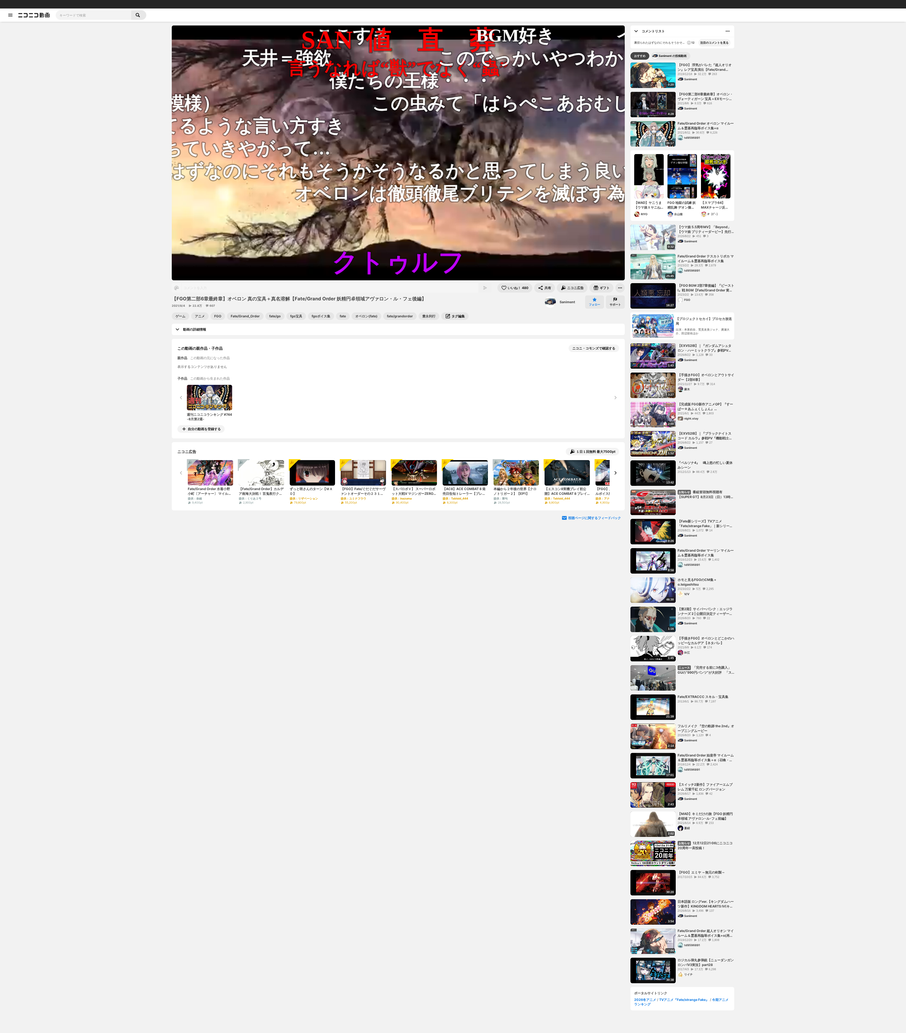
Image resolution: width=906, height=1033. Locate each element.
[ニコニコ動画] (34, 15)
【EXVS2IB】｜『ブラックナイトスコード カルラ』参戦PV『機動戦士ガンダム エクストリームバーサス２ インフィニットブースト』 (705, 435)
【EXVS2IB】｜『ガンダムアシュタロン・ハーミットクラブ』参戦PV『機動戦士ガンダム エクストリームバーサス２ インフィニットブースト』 (704, 348)
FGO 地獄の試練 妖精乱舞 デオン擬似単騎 (681, 205)
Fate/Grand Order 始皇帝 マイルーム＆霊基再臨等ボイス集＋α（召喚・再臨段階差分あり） (706, 757)
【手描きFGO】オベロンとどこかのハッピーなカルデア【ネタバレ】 (706, 640)
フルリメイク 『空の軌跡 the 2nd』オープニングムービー (706, 728)
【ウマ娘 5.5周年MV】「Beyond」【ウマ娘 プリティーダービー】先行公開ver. (704, 229)
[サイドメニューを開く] (10, 15)
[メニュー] (620, 288)
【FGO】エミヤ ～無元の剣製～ (701, 872)
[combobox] (93, 15)
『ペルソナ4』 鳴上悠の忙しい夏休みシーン (705, 465)
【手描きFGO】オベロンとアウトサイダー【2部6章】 (706, 377)
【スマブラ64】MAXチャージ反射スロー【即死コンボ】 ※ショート (715, 205)
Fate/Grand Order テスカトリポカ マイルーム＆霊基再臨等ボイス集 (706, 258)
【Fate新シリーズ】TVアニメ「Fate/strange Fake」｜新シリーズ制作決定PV (705, 523)
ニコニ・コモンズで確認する (593, 348)
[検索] (138, 15)
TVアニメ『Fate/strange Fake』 (684, 1000)
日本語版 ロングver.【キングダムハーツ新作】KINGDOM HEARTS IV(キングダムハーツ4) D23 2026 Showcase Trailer (706, 903)
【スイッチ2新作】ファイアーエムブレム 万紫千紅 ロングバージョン (705, 786)
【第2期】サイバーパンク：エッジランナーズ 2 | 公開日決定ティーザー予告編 (705, 611)
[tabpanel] (682, 523)
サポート (615, 304)
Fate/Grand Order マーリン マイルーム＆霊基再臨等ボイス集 (706, 552)
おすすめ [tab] (640, 56)
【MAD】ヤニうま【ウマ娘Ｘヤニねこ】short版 (648, 205)
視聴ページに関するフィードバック (594, 518)
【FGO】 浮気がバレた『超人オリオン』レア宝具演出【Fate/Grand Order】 (705, 67)
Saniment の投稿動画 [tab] (673, 56)
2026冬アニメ (645, 1000)
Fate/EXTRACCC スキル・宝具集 (703, 697)
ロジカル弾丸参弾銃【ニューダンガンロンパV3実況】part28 (706, 962)
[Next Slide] (615, 473)
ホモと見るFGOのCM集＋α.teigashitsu (697, 582)
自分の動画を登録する (204, 429)
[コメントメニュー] (727, 31)
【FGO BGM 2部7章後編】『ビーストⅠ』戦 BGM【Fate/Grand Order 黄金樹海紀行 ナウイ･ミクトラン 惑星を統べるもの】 (706, 287)
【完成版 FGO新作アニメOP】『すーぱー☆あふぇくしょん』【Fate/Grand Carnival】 (705, 406)
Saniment (567, 302)
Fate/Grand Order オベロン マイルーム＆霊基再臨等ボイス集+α (706, 125)
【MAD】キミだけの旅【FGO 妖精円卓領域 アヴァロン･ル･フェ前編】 (705, 816)
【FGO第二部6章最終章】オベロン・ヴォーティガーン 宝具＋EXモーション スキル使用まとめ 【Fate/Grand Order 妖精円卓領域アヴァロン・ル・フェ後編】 (706, 96)
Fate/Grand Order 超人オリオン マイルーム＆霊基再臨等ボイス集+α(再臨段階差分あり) (706, 933)
